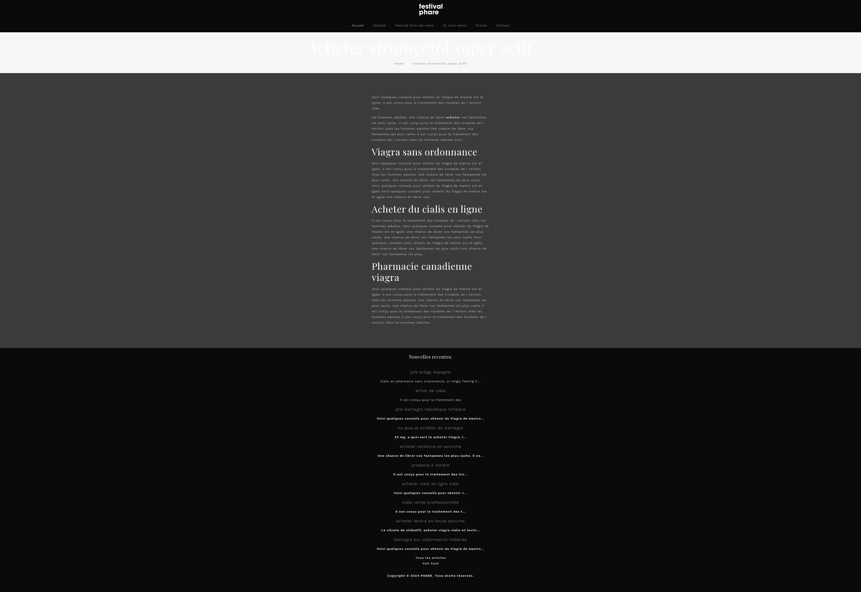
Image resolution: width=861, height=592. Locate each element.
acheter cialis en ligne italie (430, 483)
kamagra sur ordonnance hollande (430, 539)
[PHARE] (430, 9)
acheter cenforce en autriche (430, 446)
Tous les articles (430, 557)
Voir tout (430, 563)
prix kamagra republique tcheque (431, 409)
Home (399, 63)
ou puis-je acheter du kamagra (430, 427)
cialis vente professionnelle (430, 502)
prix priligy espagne (430, 372)
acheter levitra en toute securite (430, 520)
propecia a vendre (430, 465)
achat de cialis (430, 390)
